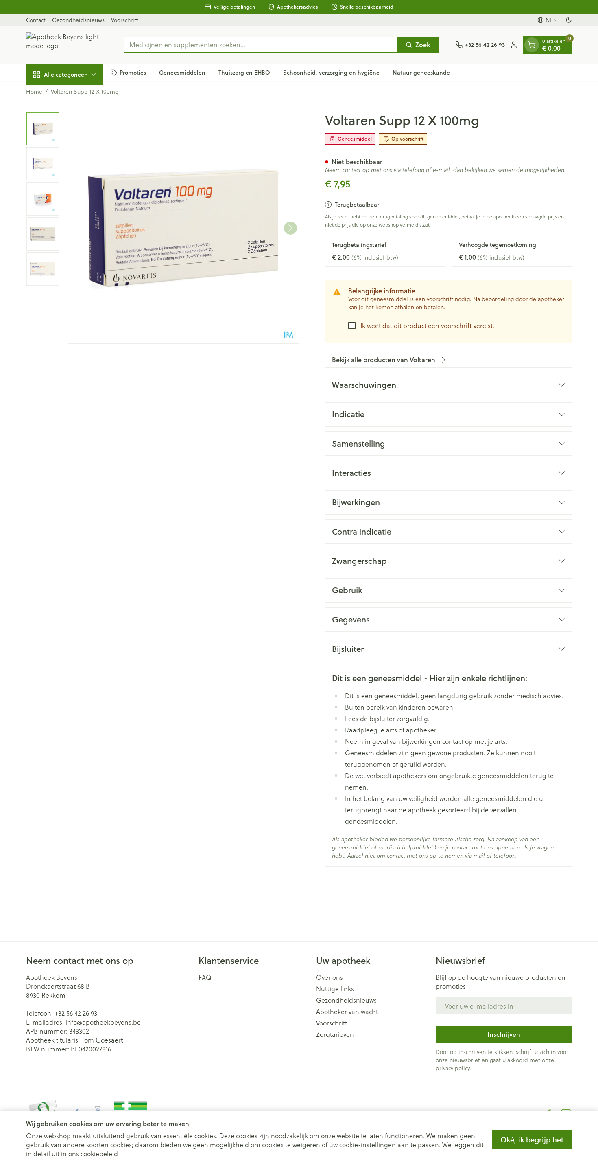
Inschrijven (503, 1034)
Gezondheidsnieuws (78, 19)
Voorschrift (124, 19)
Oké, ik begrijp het (531, 1139)
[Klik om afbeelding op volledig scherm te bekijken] (183, 227)
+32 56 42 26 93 (76, 1013)
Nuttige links (335, 988)
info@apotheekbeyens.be (103, 1022)
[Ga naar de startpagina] (66, 45)
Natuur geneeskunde (421, 72)
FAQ (205, 977)
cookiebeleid (99, 1153)
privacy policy (452, 1068)
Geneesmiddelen (182, 72)
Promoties (133, 72)
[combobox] (260, 45)
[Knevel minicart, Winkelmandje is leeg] (531, 44)
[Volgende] (290, 228)
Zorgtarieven (335, 1034)
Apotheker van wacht (347, 1011)
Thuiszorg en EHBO (244, 72)
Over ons (329, 977)
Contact (36, 19)
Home (34, 92)
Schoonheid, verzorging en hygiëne (331, 72)
